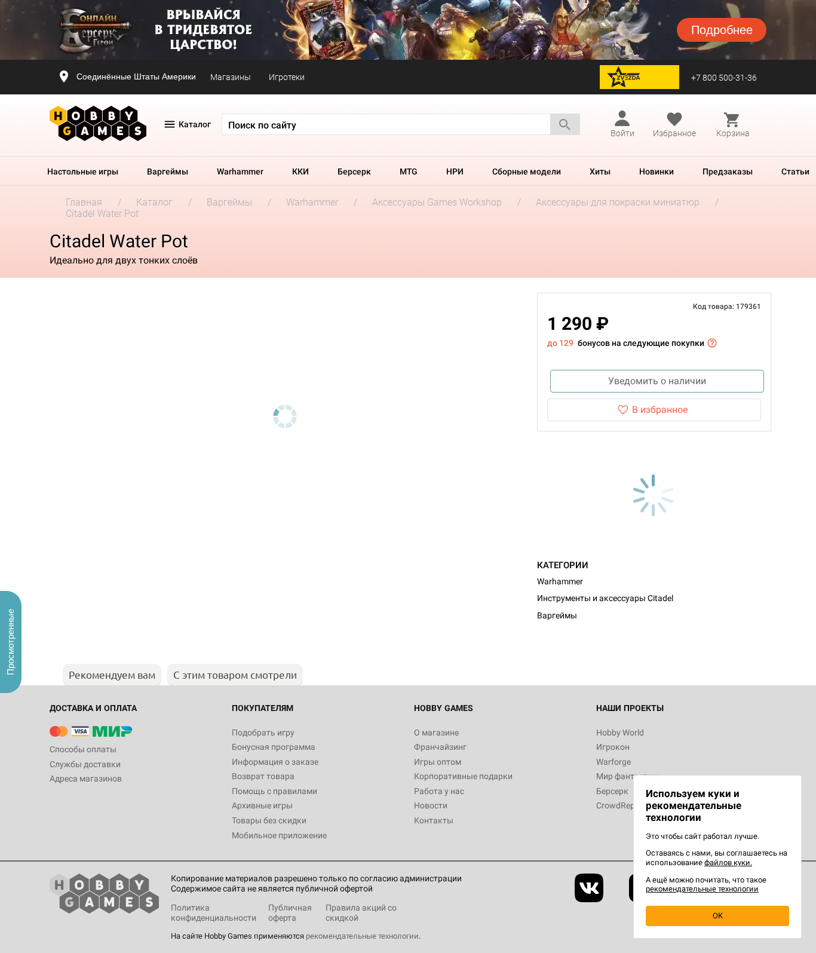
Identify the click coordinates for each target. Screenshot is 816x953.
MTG (409, 171)
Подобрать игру (263, 732)
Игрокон (613, 747)
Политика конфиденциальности (213, 913)
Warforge (613, 762)
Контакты (433, 820)
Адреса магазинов (86, 778)
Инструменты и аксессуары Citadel (605, 598)
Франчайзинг (440, 747)
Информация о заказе (275, 762)
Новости (430, 805)
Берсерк (354, 171)
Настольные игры (82, 171)
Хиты (600, 171)
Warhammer (240, 171)
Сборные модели (526, 171)
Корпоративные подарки (463, 776)
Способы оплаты (83, 749)
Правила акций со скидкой (361, 913)
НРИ (455, 171)
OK (718, 915)
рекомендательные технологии (362, 935)
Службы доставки (85, 764)
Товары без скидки (269, 820)
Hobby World (620, 732)
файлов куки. (728, 862)
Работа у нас (439, 791)
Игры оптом (437, 762)
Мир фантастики (629, 776)
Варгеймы (167, 171)
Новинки (656, 171)
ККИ (300, 171)
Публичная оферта (290, 913)
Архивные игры (262, 805)
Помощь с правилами (274, 791)
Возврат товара (263, 776)
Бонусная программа (273, 747)
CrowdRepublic (624, 805)
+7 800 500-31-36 (724, 77)
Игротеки (287, 77)
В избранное (660, 409)
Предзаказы (728, 171)
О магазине (436, 732)
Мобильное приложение (279, 835)
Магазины (230, 77)
